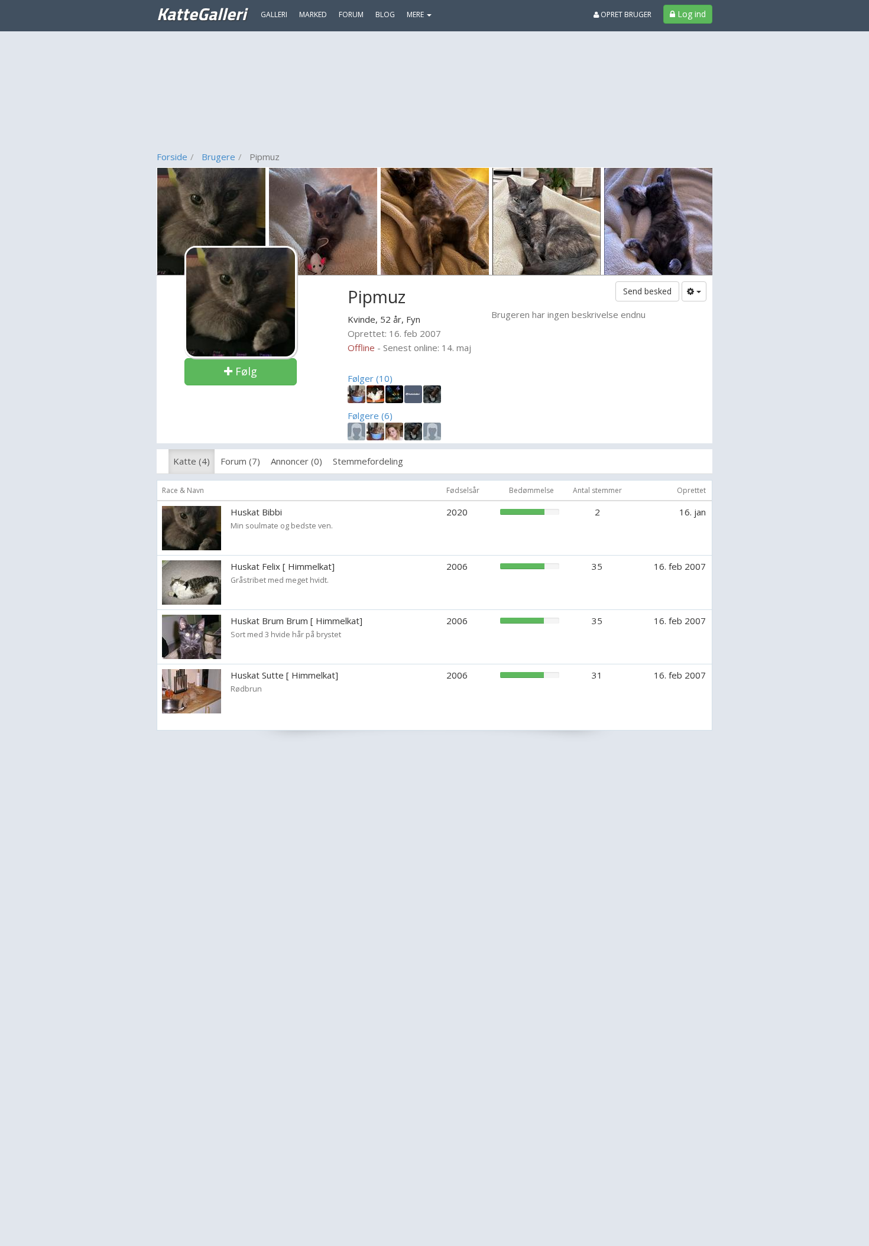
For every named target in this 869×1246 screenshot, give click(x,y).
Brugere (218, 157)
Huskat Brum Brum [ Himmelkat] (296, 621)
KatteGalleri (201, 14)
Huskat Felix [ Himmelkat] (283, 566)
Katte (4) (191, 461)
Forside (172, 157)
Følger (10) (370, 378)
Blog (385, 14)
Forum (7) (240, 461)
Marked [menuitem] (313, 14)
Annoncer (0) (296, 461)
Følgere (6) (370, 415)
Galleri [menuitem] (274, 14)
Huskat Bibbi (256, 512)
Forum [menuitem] (351, 14)
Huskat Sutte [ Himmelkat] (284, 675)
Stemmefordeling (368, 461)
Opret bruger (625, 14)
